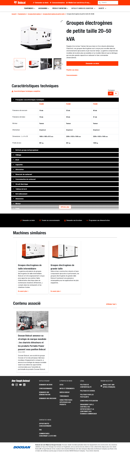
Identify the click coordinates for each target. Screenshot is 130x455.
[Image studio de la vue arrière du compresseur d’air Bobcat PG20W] (33, 64)
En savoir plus (22, 291)
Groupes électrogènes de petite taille (54, 14)
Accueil (14, 14)
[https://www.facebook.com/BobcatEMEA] (13, 385)
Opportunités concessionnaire (45, 425)
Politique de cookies (87, 391)
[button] (65, 100)
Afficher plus (65, 207)
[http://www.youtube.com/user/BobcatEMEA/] (20, 385)
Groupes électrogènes (34, 14)
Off (111, 93)
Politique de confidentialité (85, 386)
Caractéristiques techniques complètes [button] (27, 91)
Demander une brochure (74, 220)
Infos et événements (67, 388)
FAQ (40, 430)
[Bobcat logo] (20, 3)
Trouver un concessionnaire (51, 220)
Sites (61, 385)
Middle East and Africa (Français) (80, 3)
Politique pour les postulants (87, 396)
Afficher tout (111, 304)
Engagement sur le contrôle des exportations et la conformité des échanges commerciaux (88, 409)
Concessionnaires (58, 3)
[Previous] (13, 64)
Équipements (22, 14)
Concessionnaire (71, 75)
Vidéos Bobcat (65, 392)
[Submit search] (116, 2)
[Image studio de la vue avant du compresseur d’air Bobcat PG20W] (38, 38)
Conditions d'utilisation (89, 401)
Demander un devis (41, 3)
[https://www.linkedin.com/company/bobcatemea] (24, 385)
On (116, 93)
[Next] (63, 64)
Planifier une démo (72, 70)
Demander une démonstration (44, 393)
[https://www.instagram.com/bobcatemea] (17, 385)
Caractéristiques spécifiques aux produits (66, 402)
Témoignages (64, 396)
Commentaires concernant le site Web (47, 435)
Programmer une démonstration (99, 220)
